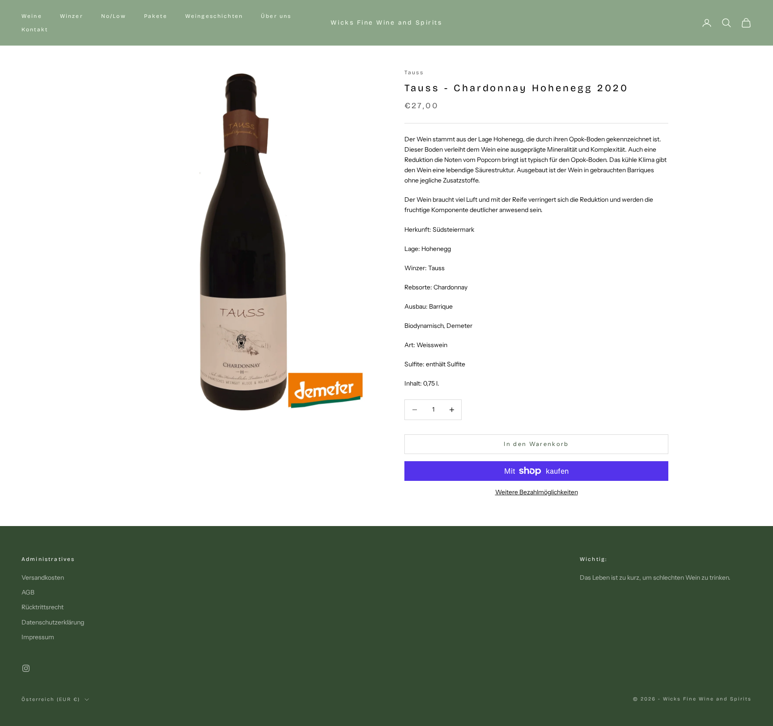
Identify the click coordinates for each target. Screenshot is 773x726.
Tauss (414, 72)
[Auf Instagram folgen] (25, 668)
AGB (27, 592)
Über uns (276, 16)
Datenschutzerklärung (52, 622)
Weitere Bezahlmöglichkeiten (536, 492)
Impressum (37, 637)
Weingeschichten (214, 16)
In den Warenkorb (536, 443)
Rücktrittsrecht (42, 607)
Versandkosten (42, 577)
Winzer (71, 16)
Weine (31, 16)
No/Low (113, 16)
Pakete (155, 16)
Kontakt (34, 29)
